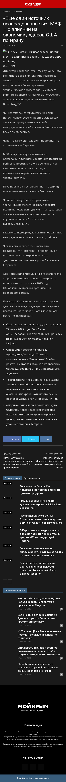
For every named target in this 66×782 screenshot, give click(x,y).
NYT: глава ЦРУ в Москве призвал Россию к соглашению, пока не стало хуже (39, 635)
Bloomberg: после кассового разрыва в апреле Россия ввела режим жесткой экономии (38, 667)
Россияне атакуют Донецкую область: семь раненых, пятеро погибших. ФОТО (49, 462)
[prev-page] (5, 581)
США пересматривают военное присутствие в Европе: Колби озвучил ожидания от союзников (39, 651)
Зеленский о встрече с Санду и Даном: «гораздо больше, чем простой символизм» (37, 618)
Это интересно (12, 478)
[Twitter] (41, 767)
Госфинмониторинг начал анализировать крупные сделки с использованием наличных (41, 552)
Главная (6, 11)
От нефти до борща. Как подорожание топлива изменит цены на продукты (40, 490)
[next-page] (10, 581)
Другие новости (31, 478)
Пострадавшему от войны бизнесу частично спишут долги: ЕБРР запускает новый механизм (41, 519)
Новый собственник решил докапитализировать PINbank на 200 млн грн (40, 504)
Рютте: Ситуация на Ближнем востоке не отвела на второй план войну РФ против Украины (18, 462)
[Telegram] (33, 767)
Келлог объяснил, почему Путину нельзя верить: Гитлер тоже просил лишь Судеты (39, 602)
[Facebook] (25, 767)
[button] (5, 4)
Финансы (18, 11)
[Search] (61, 4)
